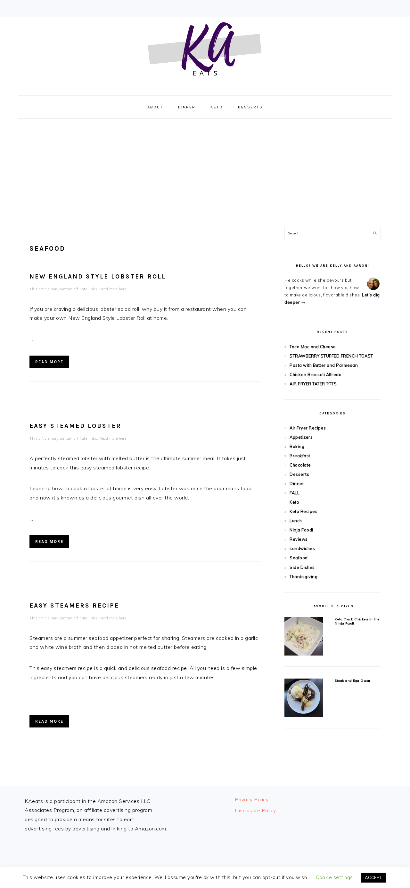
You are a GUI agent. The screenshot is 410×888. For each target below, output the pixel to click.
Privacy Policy (251, 799)
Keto (294, 502)
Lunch (296, 520)
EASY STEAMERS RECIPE (74, 605)
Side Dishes (302, 567)
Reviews (299, 539)
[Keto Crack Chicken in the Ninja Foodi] (303, 637)
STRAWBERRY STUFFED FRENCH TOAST (331, 355)
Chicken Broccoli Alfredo (315, 374)
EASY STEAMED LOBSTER (75, 425)
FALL (294, 492)
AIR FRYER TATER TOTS (313, 383)
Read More (49, 361)
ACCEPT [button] (373, 877)
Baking (297, 446)
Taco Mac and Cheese (313, 346)
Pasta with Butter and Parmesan (324, 365)
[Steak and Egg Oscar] (303, 699)
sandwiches (302, 548)
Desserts (299, 474)
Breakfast (300, 455)
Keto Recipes (303, 511)
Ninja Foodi (301, 529)
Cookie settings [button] (334, 877)
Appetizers (301, 437)
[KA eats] (205, 88)
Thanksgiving (303, 576)
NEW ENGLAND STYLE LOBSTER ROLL (97, 276)
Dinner (297, 483)
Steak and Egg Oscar (353, 681)
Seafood (299, 557)
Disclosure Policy (255, 810)
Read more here (112, 289)
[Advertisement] (205, 170)
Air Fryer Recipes (308, 427)
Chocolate (300, 465)
